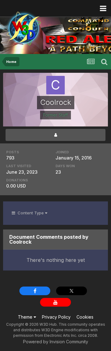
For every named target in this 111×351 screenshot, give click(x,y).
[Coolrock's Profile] (55, 135)
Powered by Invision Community (55, 341)
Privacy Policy (56, 317)
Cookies (84, 317)
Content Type (30, 212)
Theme (26, 317)
